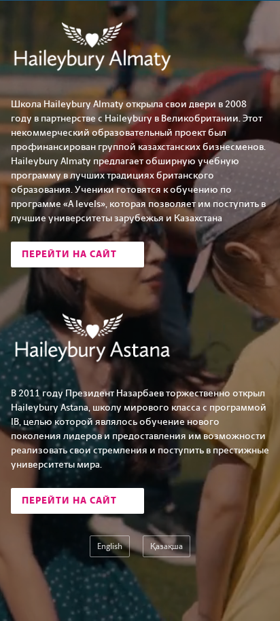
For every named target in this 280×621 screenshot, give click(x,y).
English (109, 546)
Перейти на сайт (71, 254)
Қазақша (166, 546)
